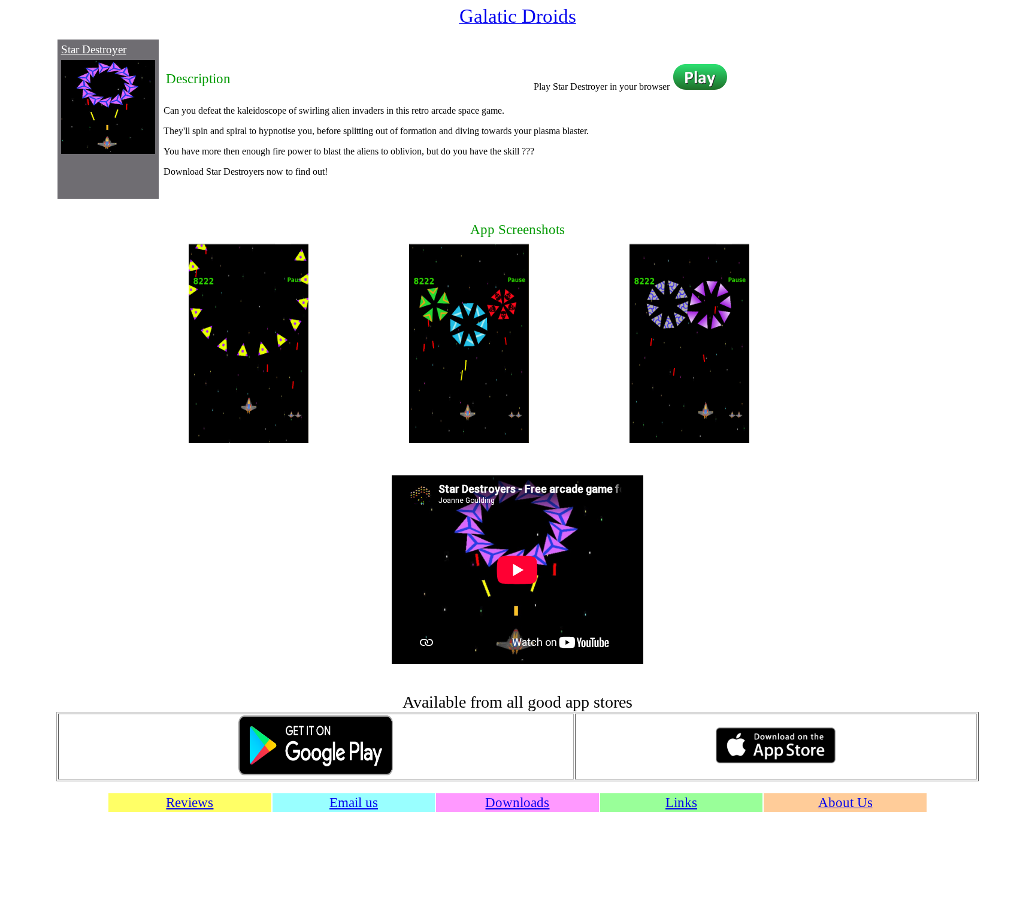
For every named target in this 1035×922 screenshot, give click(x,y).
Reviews (189, 802)
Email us (353, 802)
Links (681, 802)
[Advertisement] (823, 118)
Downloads (517, 802)
